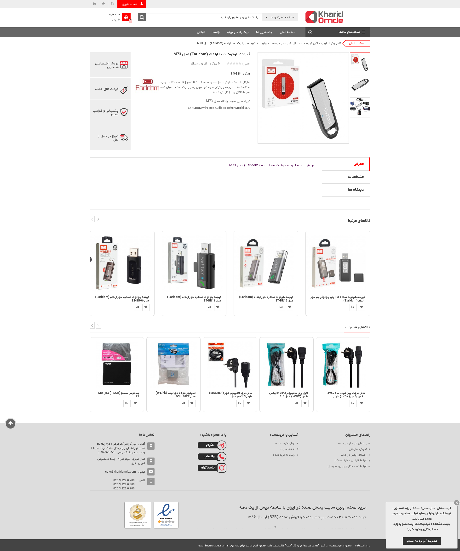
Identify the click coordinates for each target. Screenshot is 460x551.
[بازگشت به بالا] (10, 424)
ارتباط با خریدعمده (284, 455)
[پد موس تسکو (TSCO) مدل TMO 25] (117, 364)
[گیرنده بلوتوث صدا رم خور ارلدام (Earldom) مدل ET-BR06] (122, 263)
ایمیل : (125, 472)
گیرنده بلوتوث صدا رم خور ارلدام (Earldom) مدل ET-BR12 (266, 299)
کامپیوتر (336, 43)
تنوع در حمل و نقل (108, 138)
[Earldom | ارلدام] (147, 85)
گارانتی (201, 32)
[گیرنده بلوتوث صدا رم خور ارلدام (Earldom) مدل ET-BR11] (194, 263)
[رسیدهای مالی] (112, 4)
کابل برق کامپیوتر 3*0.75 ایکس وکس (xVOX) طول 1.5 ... (289, 395)
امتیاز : (246, 64)
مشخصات (356, 176)
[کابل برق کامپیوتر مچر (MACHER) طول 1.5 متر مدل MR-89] (230, 364)
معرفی (358, 164)
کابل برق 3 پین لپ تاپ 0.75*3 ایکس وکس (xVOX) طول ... (346, 395)
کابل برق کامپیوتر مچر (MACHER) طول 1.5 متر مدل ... (230, 395)
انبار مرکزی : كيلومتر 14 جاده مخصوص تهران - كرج (121, 461)
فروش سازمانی (358, 449)
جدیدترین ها (264, 32)
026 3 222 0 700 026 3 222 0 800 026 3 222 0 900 (124, 485)
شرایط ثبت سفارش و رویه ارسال (347, 466)
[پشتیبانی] (103, 4)
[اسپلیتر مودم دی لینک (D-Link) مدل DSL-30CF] (173, 364)
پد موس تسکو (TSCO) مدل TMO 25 (117, 395)
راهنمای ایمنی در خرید (354, 455)
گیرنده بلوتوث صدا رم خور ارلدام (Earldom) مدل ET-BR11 (194, 299)
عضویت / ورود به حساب (421, 541)
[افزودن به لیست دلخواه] (146, 307)
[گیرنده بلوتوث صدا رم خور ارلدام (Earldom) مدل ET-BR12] (265, 263)
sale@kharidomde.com (120, 472)
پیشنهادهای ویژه (238, 32)
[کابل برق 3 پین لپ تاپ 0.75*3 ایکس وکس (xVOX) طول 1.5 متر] (343, 364)
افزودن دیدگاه (199, 63)
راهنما (216, 32)
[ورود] (94, 4)
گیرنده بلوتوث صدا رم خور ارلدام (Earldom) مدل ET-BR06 (122, 299)
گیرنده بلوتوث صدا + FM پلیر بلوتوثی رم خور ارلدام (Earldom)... (337, 299)
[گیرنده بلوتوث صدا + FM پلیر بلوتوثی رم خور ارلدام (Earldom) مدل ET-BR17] (337, 263)
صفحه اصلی (287, 32)
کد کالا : (246, 74)
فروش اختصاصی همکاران (107, 65)
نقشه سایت (288, 449)
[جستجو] (142, 17)
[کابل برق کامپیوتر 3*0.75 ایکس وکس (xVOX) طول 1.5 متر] (286, 364)
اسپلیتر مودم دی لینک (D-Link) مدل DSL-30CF (175, 395)
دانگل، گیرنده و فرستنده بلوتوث (279, 43)
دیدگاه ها (356, 189)
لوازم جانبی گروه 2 (315, 43)
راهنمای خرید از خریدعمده (351, 443)
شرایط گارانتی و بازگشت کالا (350, 461)
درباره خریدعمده (285, 443)
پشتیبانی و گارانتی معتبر (106, 113)
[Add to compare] (137, 307)
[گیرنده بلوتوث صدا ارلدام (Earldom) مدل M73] (360, 62)
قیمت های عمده (107, 89)
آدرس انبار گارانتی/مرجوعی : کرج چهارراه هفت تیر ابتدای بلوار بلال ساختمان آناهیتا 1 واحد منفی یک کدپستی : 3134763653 (118, 448)
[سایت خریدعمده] (324, 17)
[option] (360, 62)
